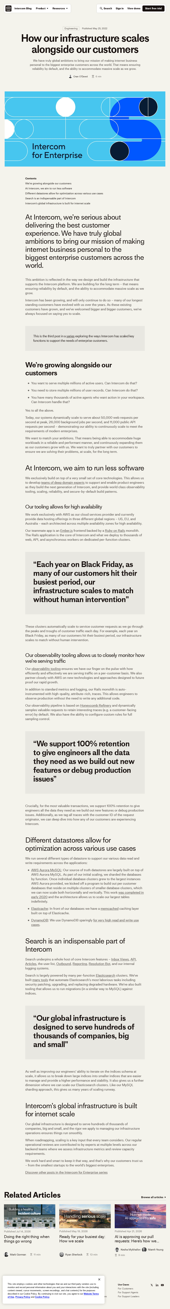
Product (40, 8)
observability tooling (46, 669)
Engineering (71, 28)
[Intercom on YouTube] (162, 1285)
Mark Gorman (18, 1254)
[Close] (99, 1279)
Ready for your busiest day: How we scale (82, 1239)
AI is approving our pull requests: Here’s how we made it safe (135, 1239)
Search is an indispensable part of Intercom (50, 198)
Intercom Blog (23, 8)
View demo (133, 8)
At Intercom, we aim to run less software (48, 188)
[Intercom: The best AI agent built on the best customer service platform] (8, 8)
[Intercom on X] (151, 1285)
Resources (58, 8)
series (70, 336)
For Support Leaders (128, 1296)
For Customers (125, 1288)
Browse (152, 1197)
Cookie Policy (42, 1297)
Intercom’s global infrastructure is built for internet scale (57, 203)
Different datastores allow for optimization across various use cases (64, 193)
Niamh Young (155, 1249)
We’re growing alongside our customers (48, 183)
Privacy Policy (22, 1297)
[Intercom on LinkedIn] (157, 1285)
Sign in (120, 8)
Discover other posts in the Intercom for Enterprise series (66, 1172)
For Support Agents (128, 1292)
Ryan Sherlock (73, 1254)
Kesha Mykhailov (131, 1249)
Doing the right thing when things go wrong (26, 1239)
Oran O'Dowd (80, 76)
